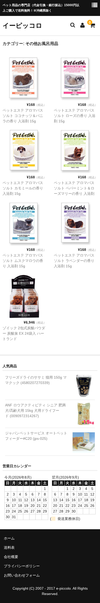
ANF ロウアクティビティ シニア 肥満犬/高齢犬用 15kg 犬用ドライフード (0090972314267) (35, 410)
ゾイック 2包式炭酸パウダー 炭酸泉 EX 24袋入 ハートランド (24, 333)
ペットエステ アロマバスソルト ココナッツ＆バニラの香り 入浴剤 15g (23, 115)
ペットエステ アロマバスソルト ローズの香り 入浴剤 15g (74, 115)
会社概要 (11, 557)
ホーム (9, 538)
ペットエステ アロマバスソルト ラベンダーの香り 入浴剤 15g (74, 260)
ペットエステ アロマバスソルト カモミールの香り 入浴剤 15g (23, 188)
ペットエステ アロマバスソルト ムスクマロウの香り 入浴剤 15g (23, 260)
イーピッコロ (22, 25)
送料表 (9, 547)
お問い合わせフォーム (22, 575)
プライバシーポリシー (22, 566)
